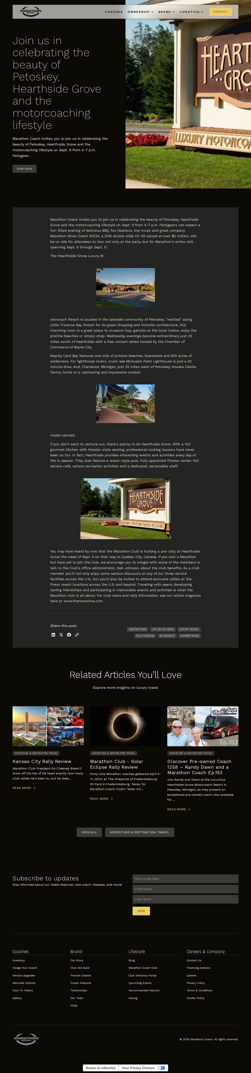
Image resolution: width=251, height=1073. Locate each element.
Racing (133, 998)
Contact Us (194, 960)
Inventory (19, 960)
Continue (24, 168)
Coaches (114, 11)
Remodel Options (24, 982)
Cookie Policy (195, 998)
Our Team (77, 998)
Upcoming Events (140, 982)
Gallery (17, 998)
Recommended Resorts (144, 990)
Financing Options (198, 967)
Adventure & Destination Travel (139, 832)
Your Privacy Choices (138, 1068)
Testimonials (79, 990)
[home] (31, 11)
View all (89, 832)
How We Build (80, 967)
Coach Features (81, 982)
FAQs (74, 1005)
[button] (140, 12)
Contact (220, 11)
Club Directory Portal (142, 975)
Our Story (77, 960)
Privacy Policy (196, 982)
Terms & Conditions (199, 990)
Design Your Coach (25, 967)
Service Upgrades (24, 975)
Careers (191, 975)
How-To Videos (23, 990)
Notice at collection (100, 1068)
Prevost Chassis (81, 975)
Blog (132, 960)
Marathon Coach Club (143, 967)
